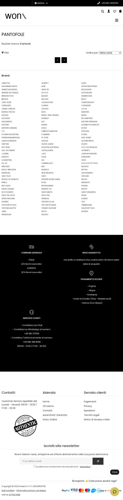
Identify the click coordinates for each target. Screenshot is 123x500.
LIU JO (4, 163)
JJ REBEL (5, 153)
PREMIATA (85, 182)
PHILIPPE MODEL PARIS (50, 179)
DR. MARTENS (87, 118)
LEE (42, 160)
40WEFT (45, 83)
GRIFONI (5, 144)
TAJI (83, 201)
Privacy (88, 406)
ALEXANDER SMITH (9, 86)
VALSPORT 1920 (88, 208)
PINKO (4, 182)
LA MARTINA (7, 160)
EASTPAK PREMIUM (89, 121)
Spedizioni (89, 410)
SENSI (83, 195)
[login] (108, 11)
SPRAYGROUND (8, 198)
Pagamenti (90, 401)
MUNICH (45, 169)
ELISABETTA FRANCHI (90, 124)
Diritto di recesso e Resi (97, 419)
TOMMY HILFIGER (48, 208)
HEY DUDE (6, 147)
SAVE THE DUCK (8, 195)
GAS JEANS (86, 137)
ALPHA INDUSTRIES (89, 86)
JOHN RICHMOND (89, 153)
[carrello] (120, 11)
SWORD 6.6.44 (47, 201)
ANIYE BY (45, 89)
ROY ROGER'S (7, 192)
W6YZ (44, 211)
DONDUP (45, 118)
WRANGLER (6, 214)
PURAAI (84, 185)
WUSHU (44, 214)
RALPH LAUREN (8, 189)
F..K (3, 131)
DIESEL (84, 115)
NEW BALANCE (47, 173)
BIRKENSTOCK (8, 96)
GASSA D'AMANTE (9, 140)
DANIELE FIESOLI (8, 112)
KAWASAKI (85, 156)
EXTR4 (84, 128)
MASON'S (6, 166)
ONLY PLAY (6, 176)
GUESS (84, 144)
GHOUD (44, 140)
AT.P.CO (44, 92)
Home (46, 401)
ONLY (43, 176)
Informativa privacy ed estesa (31, 490)
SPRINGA (45, 198)
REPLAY (84, 189)
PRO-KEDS (6, 185)
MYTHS (84, 169)
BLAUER (44, 96)
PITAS (43, 182)
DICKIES (5, 115)
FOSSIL (84, 134)
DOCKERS (6, 118)
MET (43, 166)
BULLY (83, 99)
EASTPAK (5, 124)
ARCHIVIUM (86, 89)
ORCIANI (85, 176)
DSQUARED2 (7, 121)
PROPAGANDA (47, 185)
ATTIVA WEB (14, 494)
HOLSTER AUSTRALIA (50, 147)
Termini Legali (91, 415)
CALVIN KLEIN (47, 102)
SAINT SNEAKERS (88, 192)
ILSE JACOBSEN (8, 150)
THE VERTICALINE (48, 205)
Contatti (47, 410)
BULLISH (44, 99)
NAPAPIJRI (6, 173)
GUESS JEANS (47, 144)
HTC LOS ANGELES (89, 147)
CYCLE (84, 108)
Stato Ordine (50, 419)
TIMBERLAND (86, 205)
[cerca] (102, 11)
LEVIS (83, 160)
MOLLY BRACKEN (9, 169)
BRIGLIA (5, 99)
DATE (43, 112)
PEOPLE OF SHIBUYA (10, 179)
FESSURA (85, 131)
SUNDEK (5, 201)
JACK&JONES (47, 150)
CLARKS (44, 105)
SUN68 (84, 198)
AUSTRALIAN (86, 92)
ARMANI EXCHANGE (10, 92)
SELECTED (45, 195)
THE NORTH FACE (9, 205)
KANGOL (5, 156)
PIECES (84, 179)
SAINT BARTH (46, 192)
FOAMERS (45, 134)
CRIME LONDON (8, 108)
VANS (4, 211)
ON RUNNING (87, 173)
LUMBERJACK (47, 163)
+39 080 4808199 (109, 3)
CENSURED (6, 105)
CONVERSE (86, 105)
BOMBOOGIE (86, 96)
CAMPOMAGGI (87, 102)
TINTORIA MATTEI (9, 208)
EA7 (43, 121)
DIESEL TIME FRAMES (50, 115)
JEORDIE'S (85, 150)
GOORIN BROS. (87, 140)
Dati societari (8, 490)
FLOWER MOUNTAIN (10, 134)
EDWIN (44, 124)
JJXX (43, 153)
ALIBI (43, 86)
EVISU (43, 128)
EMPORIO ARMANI (9, 128)
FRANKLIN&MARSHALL (11, 137)
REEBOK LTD (46, 189)
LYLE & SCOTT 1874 (89, 163)
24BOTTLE (6, 83)
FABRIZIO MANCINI (49, 131)
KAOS (43, 156)
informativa (85, 466)
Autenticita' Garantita (55, 415)
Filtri (6, 52)
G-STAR (44, 137)
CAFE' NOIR (6, 102)
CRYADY (45, 108)
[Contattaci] (114, 11)
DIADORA (85, 112)
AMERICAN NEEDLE (9, 89)
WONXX (84, 211)
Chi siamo (48, 406)
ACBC (83, 83)
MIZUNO (85, 166)
